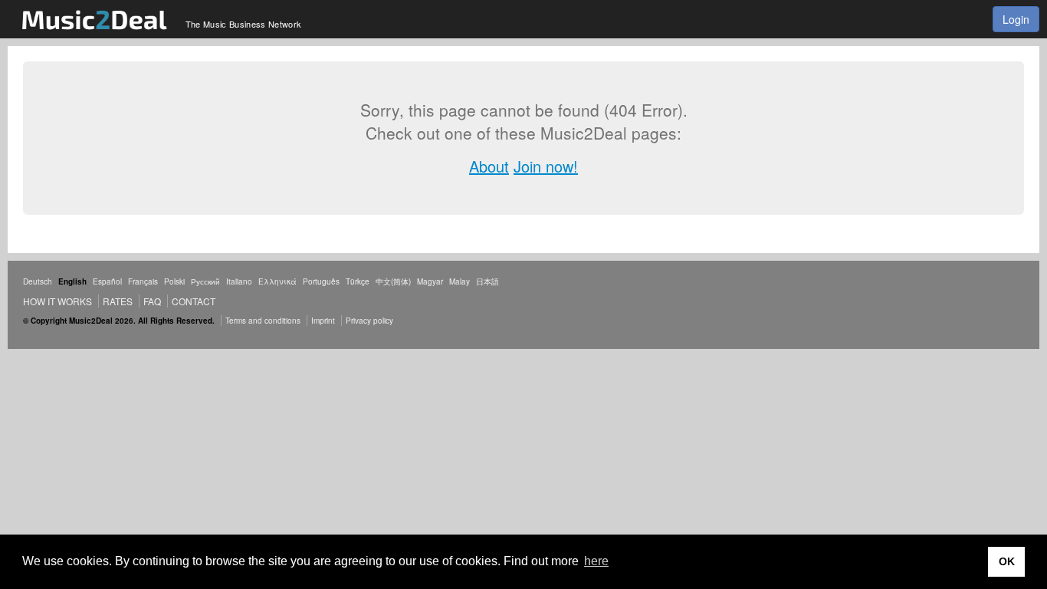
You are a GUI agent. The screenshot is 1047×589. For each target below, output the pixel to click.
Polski (174, 281)
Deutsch (37, 281)
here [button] (596, 561)
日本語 (487, 281)
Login (1016, 19)
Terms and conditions (262, 320)
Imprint (323, 320)
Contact (193, 301)
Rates (118, 301)
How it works (57, 301)
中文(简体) (393, 281)
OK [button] (1007, 561)
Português (321, 281)
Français (143, 281)
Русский (205, 281)
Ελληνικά (277, 281)
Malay (459, 281)
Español (107, 281)
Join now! (546, 166)
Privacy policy (369, 320)
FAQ (152, 301)
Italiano (239, 281)
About (489, 166)
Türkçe (357, 281)
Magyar (430, 281)
